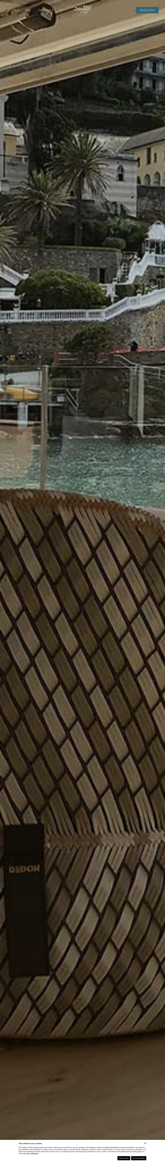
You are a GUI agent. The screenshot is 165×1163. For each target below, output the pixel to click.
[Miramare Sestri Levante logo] (82, 10)
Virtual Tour (46, 10)
